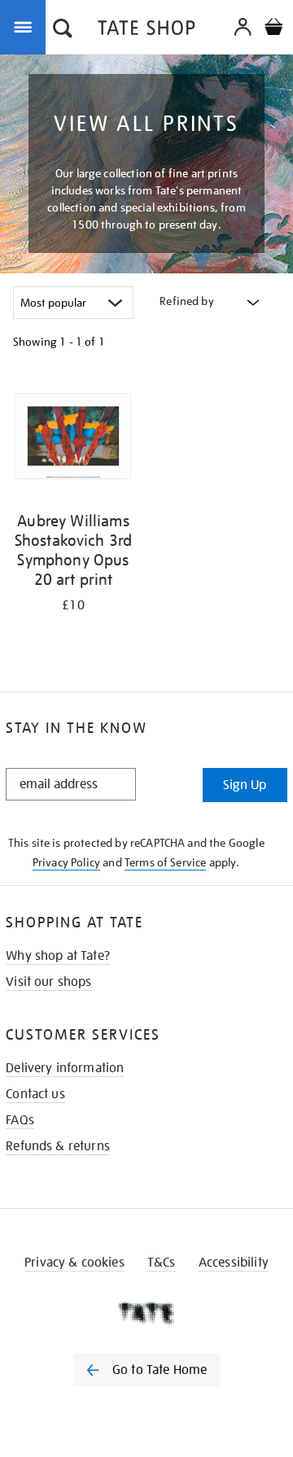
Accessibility (234, 1262)
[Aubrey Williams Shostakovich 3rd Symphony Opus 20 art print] (73, 439)
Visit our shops (48, 982)
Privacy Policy (66, 862)
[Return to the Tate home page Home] (146, 30)
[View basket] (273, 29)
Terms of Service (166, 862)
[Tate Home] (146, 1313)
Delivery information (65, 1068)
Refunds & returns (58, 1146)
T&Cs (161, 1262)
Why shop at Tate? (58, 956)
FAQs (20, 1120)
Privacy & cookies (74, 1262)
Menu (26, 26)
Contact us (35, 1094)
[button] (62, 30)
